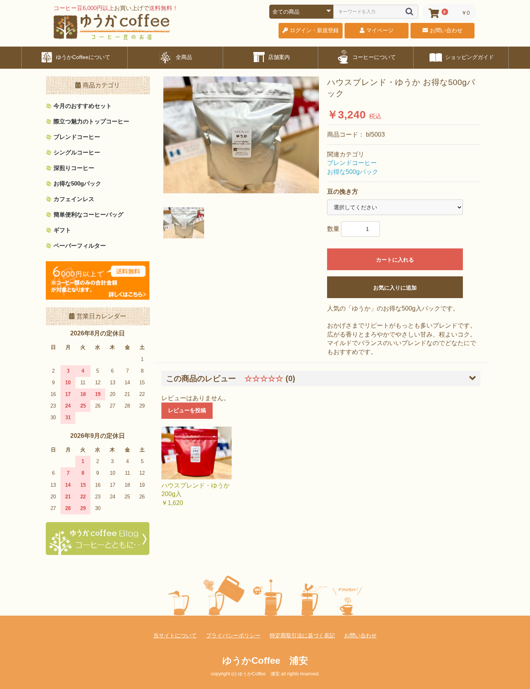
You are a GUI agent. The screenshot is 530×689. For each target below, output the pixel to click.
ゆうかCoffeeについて (82, 57)
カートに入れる (395, 260)
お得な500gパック (77, 183)
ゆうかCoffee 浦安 (265, 660)
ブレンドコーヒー (77, 137)
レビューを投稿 (187, 410)
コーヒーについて (373, 57)
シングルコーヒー (77, 152)
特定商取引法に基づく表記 (302, 635)
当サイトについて (175, 635)
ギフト (62, 230)
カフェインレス (74, 199)
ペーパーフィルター (80, 245)
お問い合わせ (360, 635)
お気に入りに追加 (395, 288)
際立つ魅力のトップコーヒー (91, 121)
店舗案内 (278, 57)
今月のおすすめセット (83, 105)
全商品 (183, 57)
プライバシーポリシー (233, 635)
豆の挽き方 (342, 191)
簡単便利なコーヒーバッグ (88, 214)
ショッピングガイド (468, 57)
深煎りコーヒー (74, 168)
